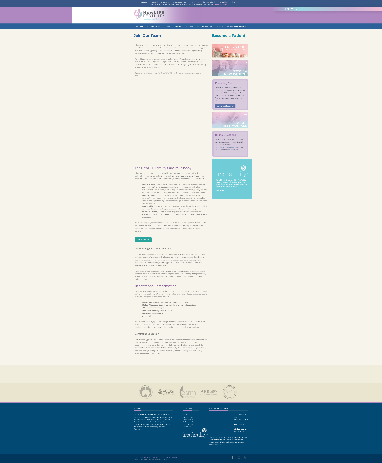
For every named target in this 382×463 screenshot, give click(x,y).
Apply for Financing (222, 4)
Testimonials (189, 26)
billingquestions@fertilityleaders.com (228, 147)
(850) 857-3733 (239, 431)
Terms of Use (166, 457)
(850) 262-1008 (239, 427)
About (169, 26)
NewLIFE (165, 459)
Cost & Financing (188, 419)
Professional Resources (191, 422)
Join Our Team (188, 417)
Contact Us (187, 427)
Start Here (139, 26)
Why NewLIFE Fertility (155, 26)
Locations (219, 26)
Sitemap (174, 457)
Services (178, 26)
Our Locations (187, 424)
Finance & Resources (204, 26)
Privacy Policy (138, 457)
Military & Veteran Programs (236, 26)
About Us (186, 415)
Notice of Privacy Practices (152, 457)
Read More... (138, 429)
